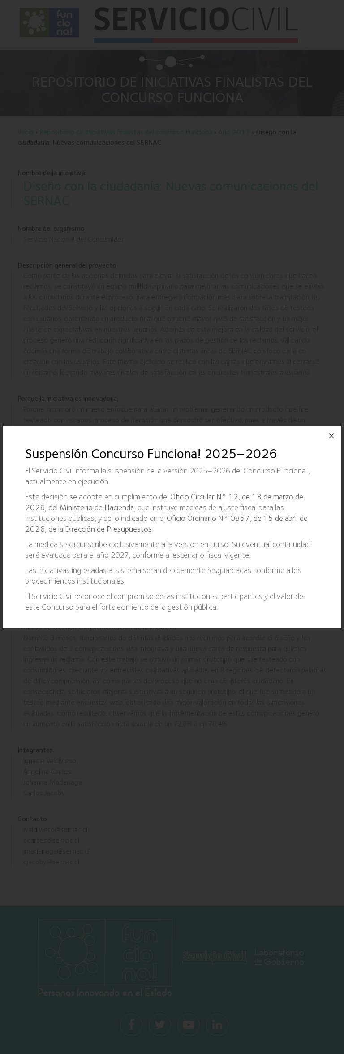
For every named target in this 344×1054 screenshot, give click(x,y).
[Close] (331, 436)
